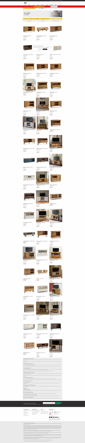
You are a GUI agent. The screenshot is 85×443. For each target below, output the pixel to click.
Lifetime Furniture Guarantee (35, 410)
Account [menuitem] (55, 2)
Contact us (25, 410)
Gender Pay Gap (42, 411)
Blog (39, 410)
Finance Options (37, 411)
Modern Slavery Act (46, 411)
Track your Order (34, 414)
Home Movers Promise (26, 413)
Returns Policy (25, 414)
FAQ (26, 410)
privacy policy (55, 404)
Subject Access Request (26, 415)
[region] (43, 47)
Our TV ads (44, 410)
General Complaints (26, 412)
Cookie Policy (47, 47)
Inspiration (33, 413)
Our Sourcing (46, 413)
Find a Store (33, 412)
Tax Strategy (45, 412)
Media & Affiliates (42, 413)
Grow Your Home (36, 412)
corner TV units (34, 375)
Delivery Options (34, 411)
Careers (47, 412)
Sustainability (42, 412)
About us (42, 410)
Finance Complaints (29, 410)
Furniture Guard (25, 411)
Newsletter (36, 413)
